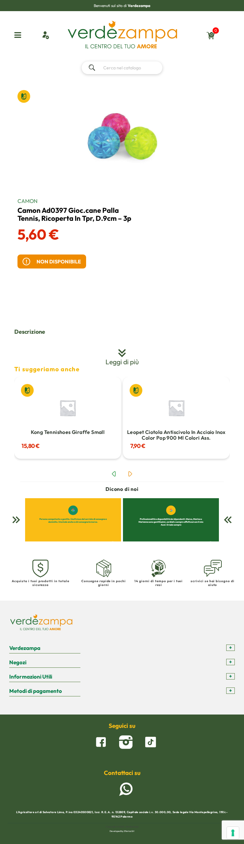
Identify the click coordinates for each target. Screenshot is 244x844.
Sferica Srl (129, 831)
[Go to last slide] (16, 520)
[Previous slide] (114, 474)
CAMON (27, 201)
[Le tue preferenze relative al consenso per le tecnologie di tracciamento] (233, 833)
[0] (211, 39)
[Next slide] (130, 474)
